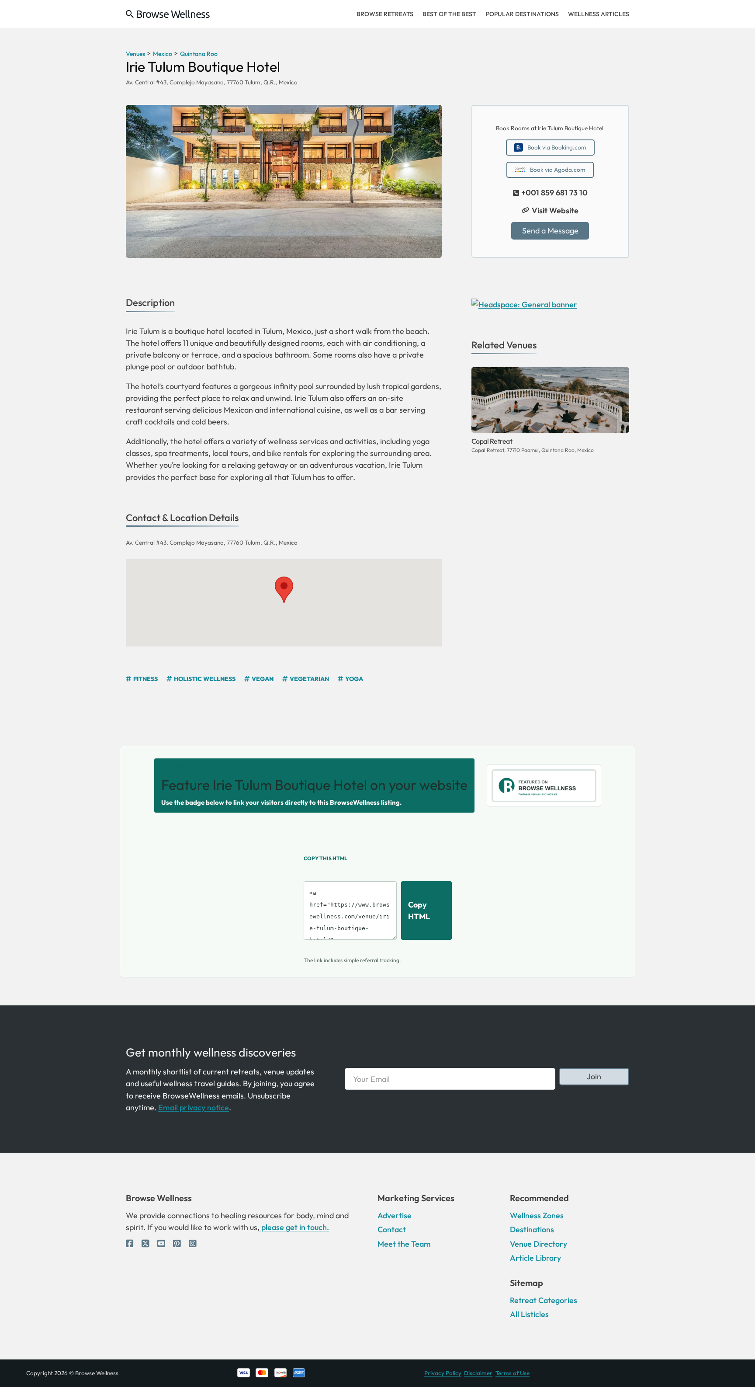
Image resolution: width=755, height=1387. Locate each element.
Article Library (535, 1258)
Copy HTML (419, 910)
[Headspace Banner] (524, 303)
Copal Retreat (492, 441)
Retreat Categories (543, 1300)
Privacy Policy (442, 1373)
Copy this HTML (325, 858)
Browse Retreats (385, 14)
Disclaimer (478, 1373)
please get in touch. (294, 1227)
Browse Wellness (173, 14)
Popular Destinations (522, 14)
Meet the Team (404, 1244)
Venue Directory (538, 1244)
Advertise (395, 1215)
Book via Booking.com (556, 147)
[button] (283, 589)
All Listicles (529, 1314)
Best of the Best (449, 14)
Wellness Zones (537, 1215)
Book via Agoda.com (557, 170)
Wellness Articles (598, 14)
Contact (392, 1229)
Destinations (532, 1229)
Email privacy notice (193, 1107)
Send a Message (550, 231)
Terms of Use (512, 1373)
